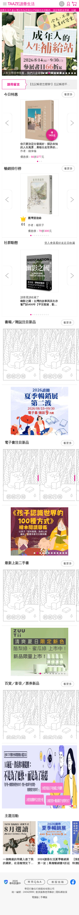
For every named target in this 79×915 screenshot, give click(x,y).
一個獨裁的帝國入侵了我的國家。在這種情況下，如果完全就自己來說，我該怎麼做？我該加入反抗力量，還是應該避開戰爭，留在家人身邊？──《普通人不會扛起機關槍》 (18, 861)
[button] (7, 123)
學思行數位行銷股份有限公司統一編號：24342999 (33, 890)
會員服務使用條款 (45, 891)
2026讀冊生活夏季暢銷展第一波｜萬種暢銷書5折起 (54, 861)
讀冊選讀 (25, 297)
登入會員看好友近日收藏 (59, 243)
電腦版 (35, 897)
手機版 (43, 897)
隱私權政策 (61, 891)
